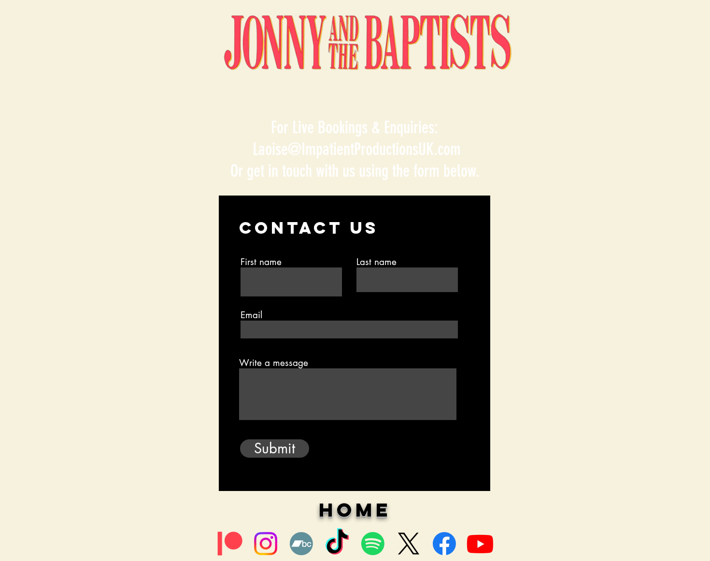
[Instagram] (265, 543)
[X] (408, 543)
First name (261, 261)
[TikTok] (337, 543)
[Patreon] (229, 543)
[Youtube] (480, 543)
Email (251, 315)
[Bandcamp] (301, 543)
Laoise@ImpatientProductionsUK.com (357, 149)
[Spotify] (372, 543)
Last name (376, 261)
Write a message (273, 362)
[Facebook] (444, 543)
